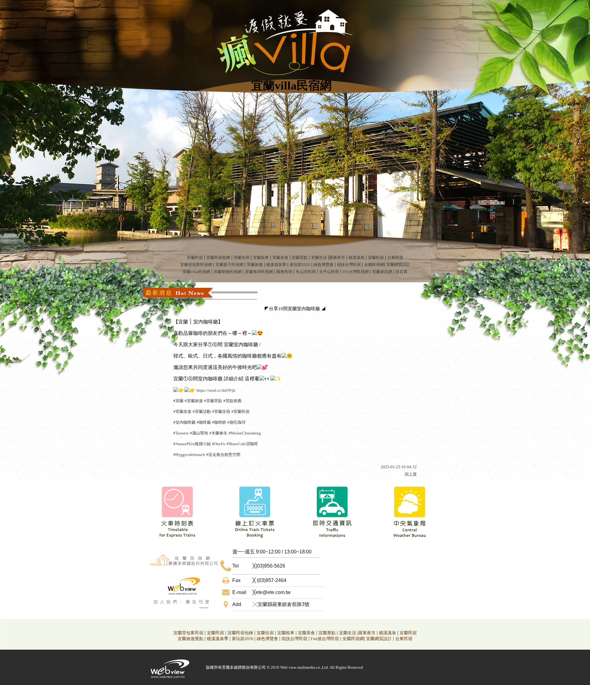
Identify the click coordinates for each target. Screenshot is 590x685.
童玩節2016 (242, 638)
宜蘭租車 (261, 257)
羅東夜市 (337, 257)
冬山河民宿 (306, 271)
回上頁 (411, 474)
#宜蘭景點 (213, 400)
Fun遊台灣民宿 (325, 638)
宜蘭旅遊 (255, 264)
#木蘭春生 (218, 433)
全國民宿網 (374, 264)
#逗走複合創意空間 (223, 454)
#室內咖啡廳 (184, 422)
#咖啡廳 (204, 422)
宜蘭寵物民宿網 (228, 271)
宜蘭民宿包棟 (218, 257)
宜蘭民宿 (195, 257)
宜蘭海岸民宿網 (259, 271)
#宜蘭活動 (202, 411)
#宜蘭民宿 (240, 411)
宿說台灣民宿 (349, 264)
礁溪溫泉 (356, 257)
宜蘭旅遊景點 (190, 638)
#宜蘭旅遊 (194, 400)
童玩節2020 (299, 264)
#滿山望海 (199, 433)
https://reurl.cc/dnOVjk (216, 390)
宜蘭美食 (280, 257)
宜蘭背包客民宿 (188, 633)
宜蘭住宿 (242, 257)
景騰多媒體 (232, 667)
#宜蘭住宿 (221, 411)
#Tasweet (181, 433)
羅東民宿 (284, 271)
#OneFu (218, 443)
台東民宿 (395, 257)
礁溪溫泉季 (276, 264)
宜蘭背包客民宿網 (196, 264)
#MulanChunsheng (245, 433)
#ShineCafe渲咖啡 (242, 443)
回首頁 (401, 271)
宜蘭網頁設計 (398, 264)
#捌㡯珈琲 (236, 422)
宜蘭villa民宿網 (196, 271)
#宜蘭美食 (182, 411)
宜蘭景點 (300, 257)
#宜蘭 (178, 400)
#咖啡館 (219, 422)
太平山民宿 (329, 271)
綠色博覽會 (323, 264)
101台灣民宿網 (355, 271)
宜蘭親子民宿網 (229, 264)
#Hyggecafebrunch (189, 454)
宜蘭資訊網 (382, 271)
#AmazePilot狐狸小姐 (192, 443)
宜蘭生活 (319, 257)
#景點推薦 (232, 400)
